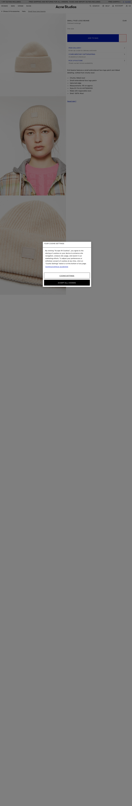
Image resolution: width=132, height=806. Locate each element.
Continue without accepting (56, 267)
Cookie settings (66, 276)
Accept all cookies (67, 283)
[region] (67, 264)
